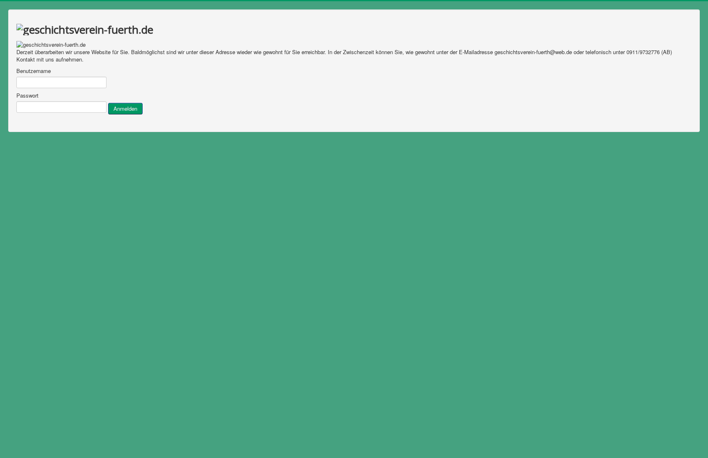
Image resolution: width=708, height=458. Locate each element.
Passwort (27, 95)
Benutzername (33, 71)
